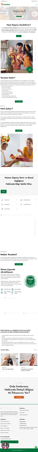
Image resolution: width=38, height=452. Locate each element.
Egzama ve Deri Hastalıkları (5, 428)
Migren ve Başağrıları (4, 425)
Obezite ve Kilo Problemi (4, 432)
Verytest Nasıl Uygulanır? (24, 414)
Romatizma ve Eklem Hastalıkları (6, 423)
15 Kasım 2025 (4, 367)
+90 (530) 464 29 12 (4, 1)
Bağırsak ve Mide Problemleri (5, 430)
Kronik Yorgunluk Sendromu (5, 421)
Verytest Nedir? (22, 412)
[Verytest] (5, 4)
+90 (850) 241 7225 (34, 1)
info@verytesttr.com (23, 421)
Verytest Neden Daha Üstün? (24, 410)
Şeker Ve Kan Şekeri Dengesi (8, 369)
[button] (18, 36)
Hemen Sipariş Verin (19, 16)
